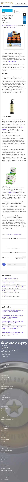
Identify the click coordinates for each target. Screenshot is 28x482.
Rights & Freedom (4, 452)
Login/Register (21, 3)
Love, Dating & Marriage (5, 423)
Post (23, 267)
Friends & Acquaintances (5, 404)
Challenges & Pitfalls (5, 373)
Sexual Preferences (4, 457)
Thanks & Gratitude (4, 463)
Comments (11, 27)
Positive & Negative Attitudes (6, 450)
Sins (1, 461)
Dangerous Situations (5, 381)
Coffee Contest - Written (9, 291)
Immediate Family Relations (6, 415)
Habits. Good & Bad (4, 406)
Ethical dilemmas (4, 395)
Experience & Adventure (5, 397)
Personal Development (5, 446)
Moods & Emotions (4, 430)
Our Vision (3, 353)
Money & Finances (4, 428)
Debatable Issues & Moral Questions (7, 386)
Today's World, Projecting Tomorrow (8, 472)
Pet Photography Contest (10, 278)
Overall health (3, 437)
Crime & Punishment (5, 379)
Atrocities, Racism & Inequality (6, 370)
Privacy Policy (4, 356)
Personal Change (4, 443)
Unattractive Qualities (5, 477)
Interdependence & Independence (7, 419)
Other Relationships (4, 435)
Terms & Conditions (6, 354)
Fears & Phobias (4, 401)
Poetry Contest (6, 295)
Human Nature (4, 410)
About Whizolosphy (6, 351)
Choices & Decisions (4, 375)
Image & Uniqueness (5, 412)
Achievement (3, 362)
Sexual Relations (4, 459)
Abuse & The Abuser (4, 359)
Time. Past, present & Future (6, 470)
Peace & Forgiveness (4, 441)
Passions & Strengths (5, 439)
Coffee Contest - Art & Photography (13, 287)
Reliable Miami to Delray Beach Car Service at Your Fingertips (12, 316)
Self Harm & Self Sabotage (6, 454)
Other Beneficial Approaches (6, 432)
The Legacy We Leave (5, 466)
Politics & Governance (5, 448)
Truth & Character (4, 474)
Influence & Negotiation (5, 417)
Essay (4, 12)
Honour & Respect (4, 408)
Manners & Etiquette (5, 426)
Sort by (24, 256)
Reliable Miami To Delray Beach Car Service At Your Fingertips (12, 310)
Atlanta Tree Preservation (8, 25)
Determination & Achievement (7, 388)
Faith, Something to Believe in (6, 11)
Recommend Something (14, 248)
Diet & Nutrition (4, 390)
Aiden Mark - (4, 313)
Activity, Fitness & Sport (5, 364)
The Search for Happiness (5, 468)
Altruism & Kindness (4, 368)
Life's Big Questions (4, 421)
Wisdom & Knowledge (5, 479)
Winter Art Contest (8, 283)
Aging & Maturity (4, 366)
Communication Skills (5, 377)
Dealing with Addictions (5, 384)
